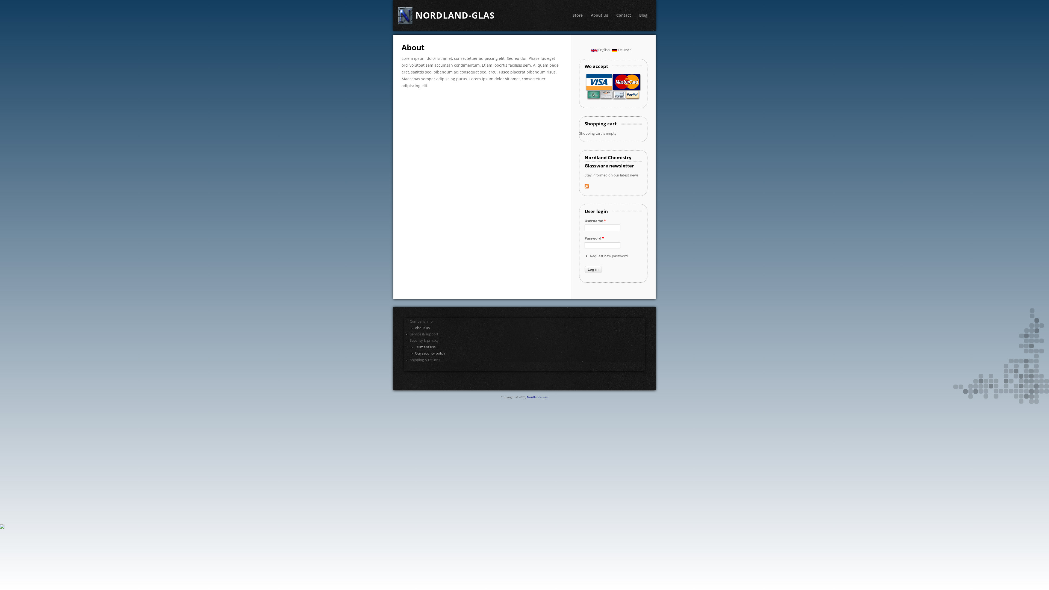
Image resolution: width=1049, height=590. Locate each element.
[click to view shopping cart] (2, 527)
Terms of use (425, 346)
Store (578, 15)
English (603, 49)
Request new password (609, 255)
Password (594, 238)
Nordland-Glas (537, 397)
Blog (643, 15)
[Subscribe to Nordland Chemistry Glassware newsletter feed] (587, 187)
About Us (599, 15)
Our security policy (430, 353)
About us (422, 327)
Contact (623, 15)
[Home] (404, 16)
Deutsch (624, 49)
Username (595, 220)
